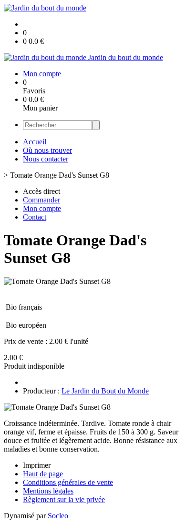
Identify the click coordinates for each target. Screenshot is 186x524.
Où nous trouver (47, 150)
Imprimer (37, 465)
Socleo (58, 516)
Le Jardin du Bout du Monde (105, 391)
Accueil (34, 142)
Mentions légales (48, 491)
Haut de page (43, 474)
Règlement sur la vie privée (64, 499)
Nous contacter (45, 159)
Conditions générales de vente (68, 482)
